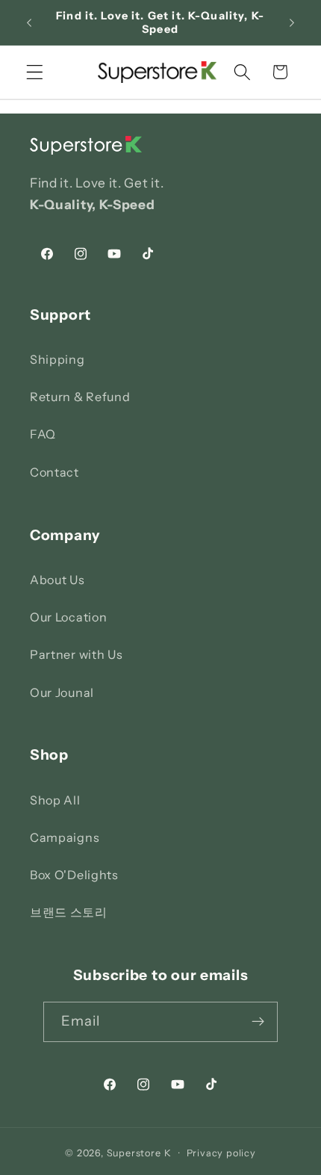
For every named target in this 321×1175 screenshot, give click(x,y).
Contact (54, 472)
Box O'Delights (74, 874)
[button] (35, 72)
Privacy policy (221, 1153)
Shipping (57, 359)
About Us (57, 579)
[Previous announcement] (29, 22)
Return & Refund (80, 396)
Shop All (55, 800)
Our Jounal (62, 692)
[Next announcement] (291, 22)
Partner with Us (76, 654)
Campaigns (64, 837)
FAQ (43, 434)
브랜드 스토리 (68, 912)
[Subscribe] (259, 1022)
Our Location (68, 617)
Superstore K (139, 1153)
